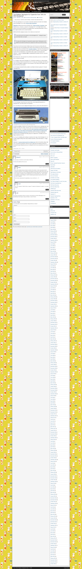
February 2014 (53, 494)
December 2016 (53, 432)
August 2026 (53, 220)
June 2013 (52, 508)
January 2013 (53, 518)
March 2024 (53, 273)
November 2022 (53, 302)
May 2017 (52, 423)
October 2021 (53, 326)
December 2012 (53, 519)
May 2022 (52, 313)
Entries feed (53, 210)
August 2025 (53, 242)
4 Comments (40, 17)
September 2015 (53, 459)
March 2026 (53, 229)
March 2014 (53, 492)
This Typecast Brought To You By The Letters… (59, 181)
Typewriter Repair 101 (54, 192)
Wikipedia (15, 25)
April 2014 (52, 490)
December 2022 (53, 300)
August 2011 (53, 547)
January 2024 (53, 276)
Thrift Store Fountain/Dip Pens (56, 183)
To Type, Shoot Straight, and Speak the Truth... (23, 1)
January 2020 (53, 364)
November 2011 (53, 541)
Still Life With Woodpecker (31, 23)
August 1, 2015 (20, 17)
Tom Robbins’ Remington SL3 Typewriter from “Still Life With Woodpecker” (29, 15)
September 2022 (53, 306)
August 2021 (53, 329)
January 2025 (53, 254)
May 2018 (52, 401)
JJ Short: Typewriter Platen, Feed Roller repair (59, 137)
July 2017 (52, 419)
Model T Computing (54, 157)
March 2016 (53, 448)
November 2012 (53, 521)
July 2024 (52, 265)
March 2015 (53, 470)
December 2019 (53, 366)
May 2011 (52, 552)
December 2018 (53, 388)
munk (15, 17)
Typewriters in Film (54, 197)
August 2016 (53, 439)
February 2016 (53, 450)
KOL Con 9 (53, 155)
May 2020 (52, 357)
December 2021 (53, 322)
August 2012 (53, 527)
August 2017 (53, 417)
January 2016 (53, 452)
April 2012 (52, 534)
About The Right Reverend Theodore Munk (22, 11)
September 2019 (53, 371)
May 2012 (52, 532)
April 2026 (52, 227)
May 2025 (52, 247)
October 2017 (53, 413)
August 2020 (53, 351)
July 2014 (52, 485)
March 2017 (53, 426)
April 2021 (52, 337)
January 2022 (53, 320)
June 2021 (52, 333)
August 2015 (53, 461)
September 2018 (53, 393)
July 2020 (52, 353)
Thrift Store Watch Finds (55, 186)
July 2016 (52, 441)
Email (14, 217)
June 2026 (52, 223)
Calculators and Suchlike (55, 150)
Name (14, 214)
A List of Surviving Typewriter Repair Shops (58, 133)
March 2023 (53, 295)
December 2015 (53, 454)
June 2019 (52, 377)
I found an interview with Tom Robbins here (26, 142)
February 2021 (53, 340)
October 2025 (53, 238)
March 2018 (53, 404)
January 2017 (53, 430)
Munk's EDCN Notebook (55, 159)
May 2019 (52, 379)
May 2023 (52, 291)
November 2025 (53, 236)
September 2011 (53, 545)
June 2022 (52, 311)
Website (14, 220)
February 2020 (53, 362)
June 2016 (52, 443)
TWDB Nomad (53, 188)
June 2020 (52, 355)
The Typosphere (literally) (36, 11)
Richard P (18, 157)
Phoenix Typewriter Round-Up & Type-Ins (58, 163)
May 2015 (52, 466)
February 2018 (53, 406)
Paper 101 (52, 161)
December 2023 (53, 278)
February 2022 (53, 318)
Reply (47, 163)
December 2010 (53, 560)
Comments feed (53, 212)
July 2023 (52, 287)
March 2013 (53, 514)
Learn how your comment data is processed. (34, 226)
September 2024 (53, 262)
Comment (15, 205)
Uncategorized (53, 203)
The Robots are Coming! (55, 177)
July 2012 (52, 529)
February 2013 (53, 516)
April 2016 (52, 446)
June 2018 (52, 399)
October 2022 (53, 304)
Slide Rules (53, 166)
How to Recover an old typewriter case (57, 135)
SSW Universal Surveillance (55, 168)
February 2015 (53, 472)
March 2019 (53, 382)
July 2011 (52, 549)
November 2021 (53, 324)
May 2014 (52, 488)
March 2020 (53, 360)
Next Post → (46, 151)
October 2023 (53, 282)
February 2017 (53, 428)
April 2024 (52, 271)
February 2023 (53, 296)
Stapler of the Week (54, 170)
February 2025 (53, 253)
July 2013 (52, 507)
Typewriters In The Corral (55, 199)
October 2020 (53, 348)
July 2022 (52, 309)
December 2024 (53, 256)
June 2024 (52, 267)
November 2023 (53, 280)
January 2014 (53, 496)
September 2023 (53, 284)
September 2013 (53, 503)
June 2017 (52, 421)
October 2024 (53, 260)
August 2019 (53, 373)
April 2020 (52, 359)
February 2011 (53, 558)
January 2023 (53, 298)
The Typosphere (53, 142)
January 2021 (53, 342)
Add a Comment (44, 153)
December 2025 (53, 234)
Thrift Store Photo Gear (55, 185)
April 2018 (52, 402)
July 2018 (52, 397)
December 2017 (53, 410)
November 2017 (53, 412)
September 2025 (53, 240)
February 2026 (53, 231)
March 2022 (53, 317)
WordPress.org (53, 214)
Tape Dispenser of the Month (56, 172)
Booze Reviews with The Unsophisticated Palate (59, 148)
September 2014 (53, 481)
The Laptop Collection (54, 174)
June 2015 (52, 465)
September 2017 (53, 415)
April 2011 (52, 554)
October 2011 (53, 543)
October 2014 (53, 479)
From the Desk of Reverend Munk (30, 17)
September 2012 (53, 525)
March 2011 (53, 556)
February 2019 (53, 384)
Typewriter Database (32, 48)
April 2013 (52, 512)
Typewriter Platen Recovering (56, 190)
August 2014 (53, 483)
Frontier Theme (66, 568)
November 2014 (53, 477)
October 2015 (53, 457)
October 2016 (53, 435)
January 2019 (53, 386)
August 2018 (53, 395)
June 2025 (52, 245)
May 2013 (52, 510)
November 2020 (53, 346)
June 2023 (52, 289)
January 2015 (53, 474)
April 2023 (52, 293)
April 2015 (52, 468)
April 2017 (52, 424)
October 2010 (53, 563)
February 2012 (53, 538)
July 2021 (52, 331)
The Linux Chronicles (54, 175)
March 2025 (53, 251)
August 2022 (53, 307)
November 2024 (53, 258)
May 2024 (52, 269)
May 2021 (52, 335)
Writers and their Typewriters (38, 25)
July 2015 (52, 463)
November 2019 (53, 368)
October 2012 (53, 523)
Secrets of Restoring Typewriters (56, 139)
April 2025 (52, 249)
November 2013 (53, 499)
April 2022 (52, 315)
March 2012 (53, 536)
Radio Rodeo (53, 164)
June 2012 (52, 530)
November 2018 (53, 390)
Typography (53, 201)
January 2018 (53, 408)
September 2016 (53, 437)
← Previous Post (16, 151)
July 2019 (52, 375)
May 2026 (52, 225)
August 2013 (53, 505)
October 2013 (53, 501)
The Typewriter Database (55, 179)
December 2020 (53, 344)
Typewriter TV (53, 194)
